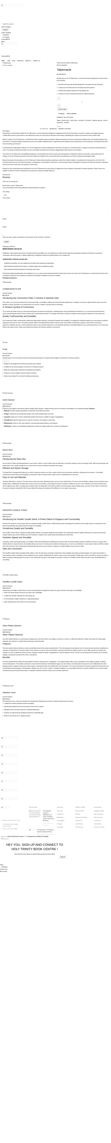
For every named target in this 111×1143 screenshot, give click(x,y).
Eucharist (88, 120)
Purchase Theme (99, 827)
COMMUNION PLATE (12, 289)
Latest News (79, 824)
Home (59, 63)
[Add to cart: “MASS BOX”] (5, 496)
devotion (81, 120)
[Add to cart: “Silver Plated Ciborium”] (5, 678)
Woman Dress (98, 817)
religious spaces (97, 120)
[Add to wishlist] (5, 330)
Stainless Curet (9, 692)
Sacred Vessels (66, 63)
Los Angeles (60, 820)
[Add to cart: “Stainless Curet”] (5, 725)
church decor (74, 120)
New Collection (98, 814)
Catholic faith (65, 120)
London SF (60, 814)
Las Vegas (60, 827)
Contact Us (78, 820)
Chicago (59, 824)
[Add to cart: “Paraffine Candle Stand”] (5, 611)
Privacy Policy (79, 811)
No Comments (49, 834)
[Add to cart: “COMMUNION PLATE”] (5, 335)
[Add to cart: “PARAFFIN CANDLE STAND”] (5, 567)
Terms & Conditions (81, 817)
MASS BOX (8, 450)
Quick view (5, 339)
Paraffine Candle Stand (12, 582)
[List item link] (13, 824)
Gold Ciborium (9, 400)
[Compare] (5, 285)
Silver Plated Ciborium (12, 626)
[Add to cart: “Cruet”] (5, 385)
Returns (77, 814)
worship (66, 122)
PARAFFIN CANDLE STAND (15, 510)
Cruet (5, 349)
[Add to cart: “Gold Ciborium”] (5, 435)
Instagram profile (99, 811)
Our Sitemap (79, 827)
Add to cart (62, 109)
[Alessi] (55, 771)
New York (60, 811)
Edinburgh (60, 817)
